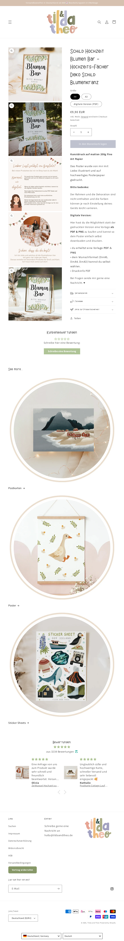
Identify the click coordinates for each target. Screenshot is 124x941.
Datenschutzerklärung (19, 840)
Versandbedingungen (19, 862)
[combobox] (41, 936)
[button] (10, 22)
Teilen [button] (77, 318)
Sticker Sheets (17, 723)
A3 (86, 96)
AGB (10, 855)
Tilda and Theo (93, 923)
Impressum (14, 833)
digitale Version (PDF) (86, 103)
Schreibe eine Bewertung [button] (62, 351)
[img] (62, 747)
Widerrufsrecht (16, 848)
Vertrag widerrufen (22, 869)
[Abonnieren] (58, 889)
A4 (75, 96)
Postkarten (15, 488)
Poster (12, 605)
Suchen (12, 826)
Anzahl (73, 125)
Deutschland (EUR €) (21, 918)
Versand (84, 116)
